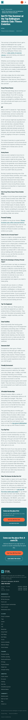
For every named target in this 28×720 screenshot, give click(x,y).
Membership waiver (5, 609)
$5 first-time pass (5, 599)
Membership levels (5, 596)
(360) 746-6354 (5, 583)
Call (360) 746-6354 (14, 523)
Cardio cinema (4, 676)
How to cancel (4, 607)
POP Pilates (4, 634)
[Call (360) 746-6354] (22, 2)
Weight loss (4, 667)
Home (2, 9)
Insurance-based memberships (8, 604)
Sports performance (6, 659)
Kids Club (3, 684)
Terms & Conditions (13, 713)
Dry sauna (3, 679)
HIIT (2, 624)
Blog (2, 701)
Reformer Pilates (5, 644)
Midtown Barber (5, 689)
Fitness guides (8, 9)
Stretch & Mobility (5, 642)
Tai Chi (2, 639)
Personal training (5, 654)
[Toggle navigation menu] (25, 2)
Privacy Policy (4, 713)
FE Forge (3, 661)
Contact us (3, 703)
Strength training (5, 669)
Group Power (4, 631)
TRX (2, 626)
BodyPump (3, 629)
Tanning (3, 681)
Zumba (2, 621)
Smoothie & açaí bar (6, 686)
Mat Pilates (3, 637)
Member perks (4, 696)
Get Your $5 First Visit (14, 519)
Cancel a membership (6, 716)
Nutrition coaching (5, 656)
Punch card (4, 601)
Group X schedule (5, 616)
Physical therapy (5, 664)
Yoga (2, 619)
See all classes (4, 647)
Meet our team (4, 698)
